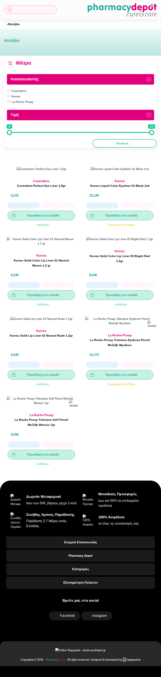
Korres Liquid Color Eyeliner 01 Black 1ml (119, 185)
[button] (30, 9)
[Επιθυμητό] (58, 205)
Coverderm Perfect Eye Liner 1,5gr (41, 185)
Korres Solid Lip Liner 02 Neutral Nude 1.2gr (41, 335)
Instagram (99, 615)
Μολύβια (13, 24)
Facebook (67, 615)
